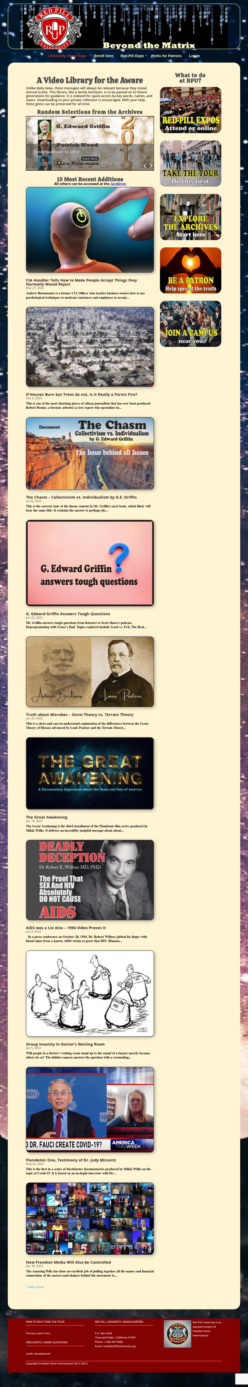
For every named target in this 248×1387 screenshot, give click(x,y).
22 (117, 163)
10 (80, 163)
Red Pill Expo (132, 56)
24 (124, 163)
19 (108, 163)
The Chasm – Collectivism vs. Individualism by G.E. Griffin (81, 497)
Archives (118, 183)
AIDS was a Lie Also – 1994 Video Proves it (66, 927)
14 (93, 163)
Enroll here (103, 56)
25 (127, 163)
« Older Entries (35, 1287)
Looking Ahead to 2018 (56, 149)
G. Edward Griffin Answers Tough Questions (68, 613)
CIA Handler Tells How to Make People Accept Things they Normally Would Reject (81, 282)
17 (102, 163)
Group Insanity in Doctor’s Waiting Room (65, 1044)
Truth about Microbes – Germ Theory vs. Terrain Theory (79, 714)
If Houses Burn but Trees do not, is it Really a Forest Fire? (81, 394)
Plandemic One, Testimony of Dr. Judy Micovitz (71, 1159)
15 (96, 163)
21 (114, 163)
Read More (90, 156)
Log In (194, 56)
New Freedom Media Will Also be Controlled (68, 1262)
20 (111, 163)
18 (105, 163)
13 (90, 163)
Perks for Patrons (166, 56)
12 (87, 163)
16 (99, 163)
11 (83, 163)
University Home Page (67, 56)
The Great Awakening (46, 817)
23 (120, 163)
